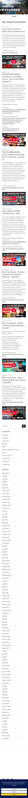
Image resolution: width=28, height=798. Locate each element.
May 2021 (4, 657)
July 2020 (4, 686)
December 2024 (6, 531)
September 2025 (6, 505)
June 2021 (4, 654)
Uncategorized (6, 464)
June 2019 (4, 724)
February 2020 (6, 700)
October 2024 (5, 537)
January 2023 (5, 598)
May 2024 (4, 552)
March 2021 (5, 662)
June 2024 (4, 549)
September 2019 (6, 715)
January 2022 (5, 633)
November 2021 (6, 639)
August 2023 (5, 578)
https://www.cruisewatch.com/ (10, 52)
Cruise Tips (5, 438)
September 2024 (6, 540)
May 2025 (4, 517)
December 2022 (6, 601)
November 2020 (6, 674)
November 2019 (6, 709)
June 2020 (4, 689)
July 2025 (4, 511)
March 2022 (5, 627)
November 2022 (6, 604)
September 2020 (6, 680)
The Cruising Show (7, 455)
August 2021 (5, 648)
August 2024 (5, 543)
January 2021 (5, 668)
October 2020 (5, 677)
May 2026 (4, 482)
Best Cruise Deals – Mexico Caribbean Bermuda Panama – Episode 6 (13, 380)
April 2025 (5, 519)
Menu (14, 16)
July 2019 (4, 721)
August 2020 (5, 683)
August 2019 (5, 718)
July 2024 (4, 546)
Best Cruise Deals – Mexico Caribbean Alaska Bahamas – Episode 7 (13, 325)
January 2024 (5, 563)
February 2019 (5, 735)
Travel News (5, 461)
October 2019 (5, 712)
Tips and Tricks (6, 458)
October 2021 (5, 642)
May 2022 (4, 622)
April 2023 (5, 590)
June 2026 (4, 479)
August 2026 (5, 473)
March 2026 (5, 487)
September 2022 (6, 610)
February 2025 (6, 525)
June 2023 (4, 584)
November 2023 (6, 569)
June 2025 (4, 514)
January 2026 (5, 493)
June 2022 (4, 619)
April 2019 (4, 730)
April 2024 (5, 555)
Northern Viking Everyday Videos (10, 449)
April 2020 (5, 695)
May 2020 (4, 692)
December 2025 (6, 496)
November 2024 (6, 534)
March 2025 (5, 522)
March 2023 (5, 592)
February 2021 (5, 665)
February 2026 (6, 490)
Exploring (4, 444)
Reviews (4, 452)
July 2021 (4, 651)
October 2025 (5, 502)
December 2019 (6, 706)
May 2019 (4, 727)
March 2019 (5, 732)
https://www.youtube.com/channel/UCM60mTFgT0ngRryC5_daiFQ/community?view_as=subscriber (14, 111)
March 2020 (5, 697)
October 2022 (5, 607)
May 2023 (4, 587)
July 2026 (4, 476)
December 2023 (6, 566)
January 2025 (5, 528)
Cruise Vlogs (5, 441)
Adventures (5, 435)
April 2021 (4, 659)
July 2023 (4, 581)
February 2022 (6, 630)
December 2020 (6, 671)
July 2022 (4, 616)
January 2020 (5, 703)
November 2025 (6, 499)
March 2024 (5, 557)
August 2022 (5, 613)
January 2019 (5, 738)
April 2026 (5, 485)
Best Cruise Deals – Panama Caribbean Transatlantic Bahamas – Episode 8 (13, 274)
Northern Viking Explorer (11, 6)
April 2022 (4, 624)
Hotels (4, 446)
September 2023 (6, 575)
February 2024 (6, 560)
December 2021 (6, 636)
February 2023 (6, 595)
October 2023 (5, 572)
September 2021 (6, 645)
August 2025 (5, 508)
